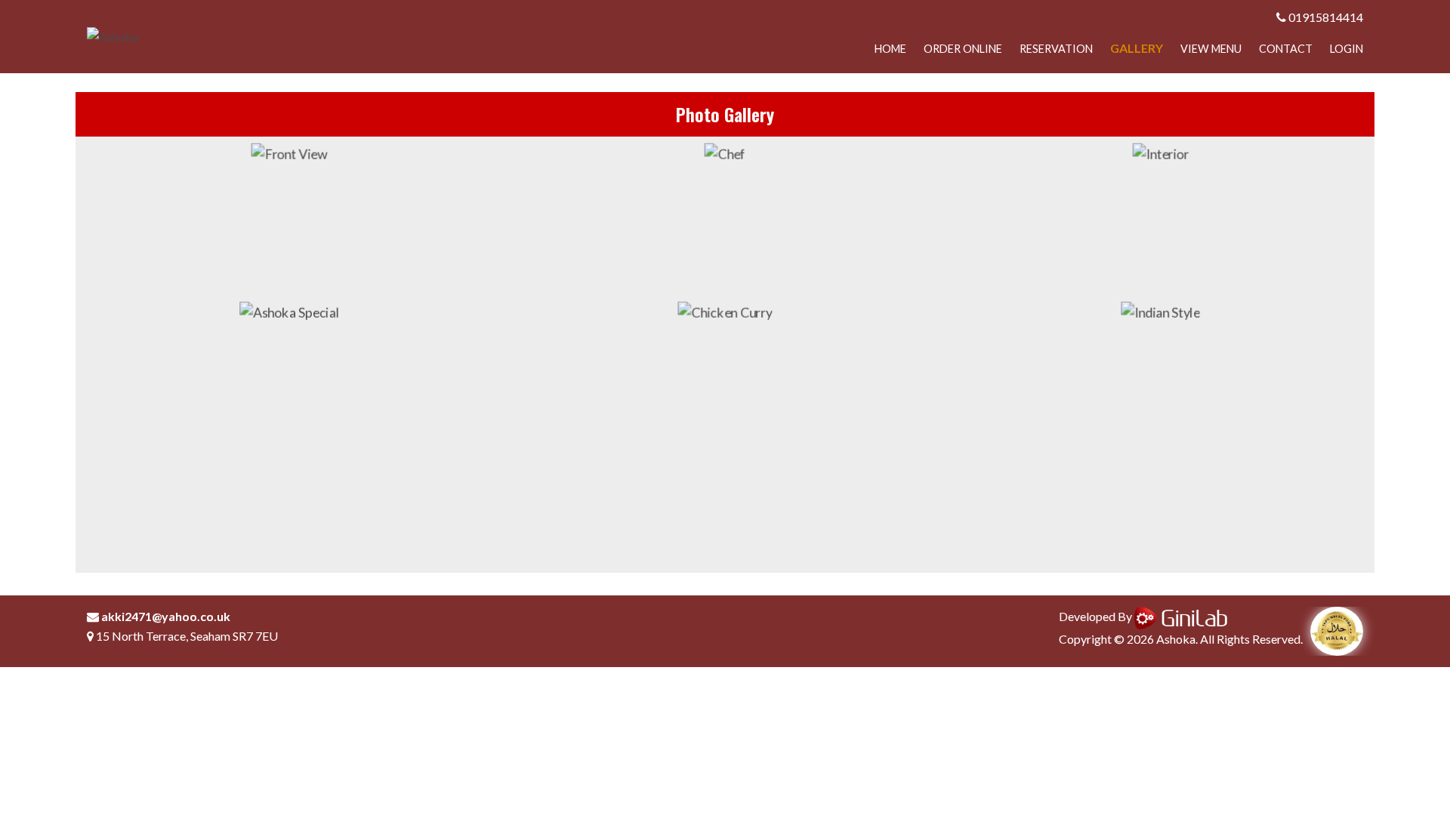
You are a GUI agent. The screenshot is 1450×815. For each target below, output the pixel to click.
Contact (1286, 48)
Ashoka (1175, 639)
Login (1346, 48)
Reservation (1056, 48)
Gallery (1136, 48)
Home (890, 48)
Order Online (963, 48)
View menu (1211, 48)
